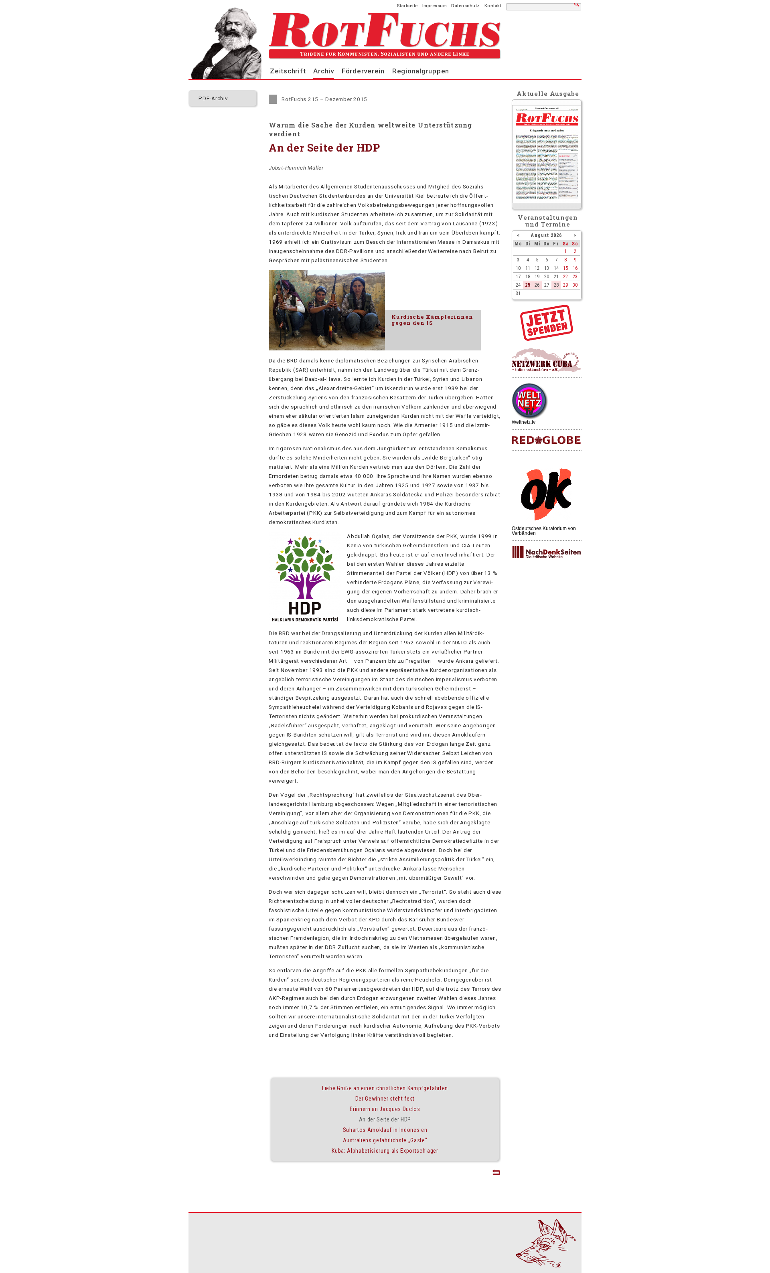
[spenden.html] (547, 339)
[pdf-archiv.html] (547, 201)
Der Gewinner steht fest (385, 1098)
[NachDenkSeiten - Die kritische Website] (546, 552)
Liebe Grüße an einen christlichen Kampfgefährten (385, 1088)
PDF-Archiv (213, 98)
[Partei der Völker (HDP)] (305, 624)
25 (528, 285)
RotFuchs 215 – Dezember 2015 (324, 99)
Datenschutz (465, 5)
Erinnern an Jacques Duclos (385, 1109)
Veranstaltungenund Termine (548, 220)
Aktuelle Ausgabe (548, 93)
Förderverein (363, 71)
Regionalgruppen (420, 71)
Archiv (323, 71)
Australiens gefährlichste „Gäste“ (385, 1140)
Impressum (434, 5)
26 (537, 285)
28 (556, 285)
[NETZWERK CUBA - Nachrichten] (546, 360)
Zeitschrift (288, 71)
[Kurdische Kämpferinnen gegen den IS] (327, 310)
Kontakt (493, 5)
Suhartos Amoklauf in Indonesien (385, 1130)
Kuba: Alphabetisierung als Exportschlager (385, 1151)
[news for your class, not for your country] (546, 440)
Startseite (407, 5)
